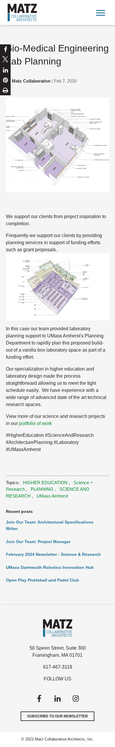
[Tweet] (5, 60)
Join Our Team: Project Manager (38, 541)
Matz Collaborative (31, 80)
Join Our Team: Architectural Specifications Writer (49, 525)
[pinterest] (5, 80)
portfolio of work (35, 423)
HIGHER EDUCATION (45, 482)
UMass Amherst (52, 495)
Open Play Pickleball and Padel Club (42, 580)
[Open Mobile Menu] (100, 12)
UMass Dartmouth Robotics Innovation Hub (50, 567)
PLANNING (42, 489)
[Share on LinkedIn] (5, 70)
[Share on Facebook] (5, 49)
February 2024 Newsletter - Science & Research (53, 554)
